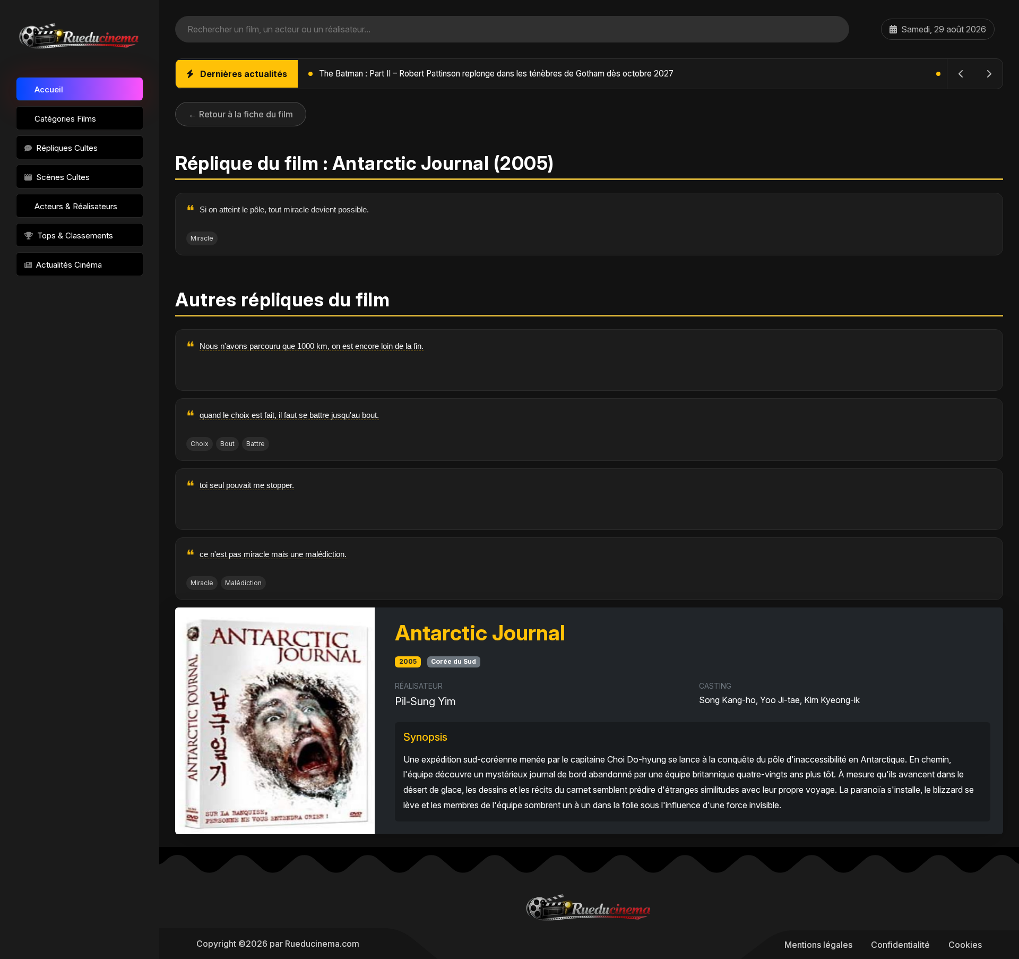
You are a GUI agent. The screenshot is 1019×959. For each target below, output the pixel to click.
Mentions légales (818, 944)
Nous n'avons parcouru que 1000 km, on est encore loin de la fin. (312, 345)
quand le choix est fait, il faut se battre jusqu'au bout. (289, 414)
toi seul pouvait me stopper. (247, 485)
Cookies (965, 944)
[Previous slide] (961, 74)
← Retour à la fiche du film (240, 114)
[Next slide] (989, 74)
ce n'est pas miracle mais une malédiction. (273, 554)
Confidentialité (900, 944)
